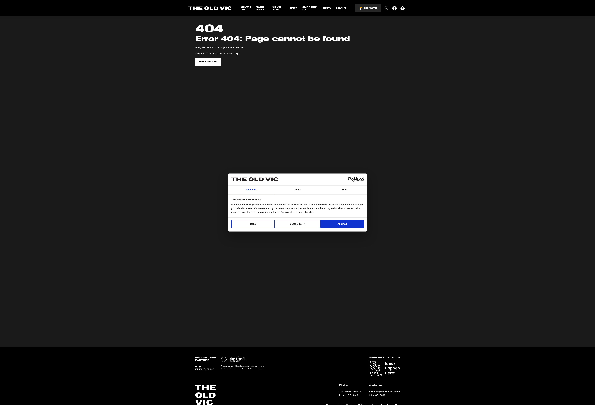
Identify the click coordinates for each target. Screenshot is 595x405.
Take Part (260, 8)
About (341, 8)
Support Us (309, 8)
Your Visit (276, 8)
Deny (253, 224)
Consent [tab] (251, 189)
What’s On (246, 8)
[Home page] (210, 8)
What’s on (208, 61)
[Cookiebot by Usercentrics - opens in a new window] (350, 179)
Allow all (342, 224)
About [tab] (344, 189)
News (293, 8)
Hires (326, 8)
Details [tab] (297, 189)
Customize (296, 224)
